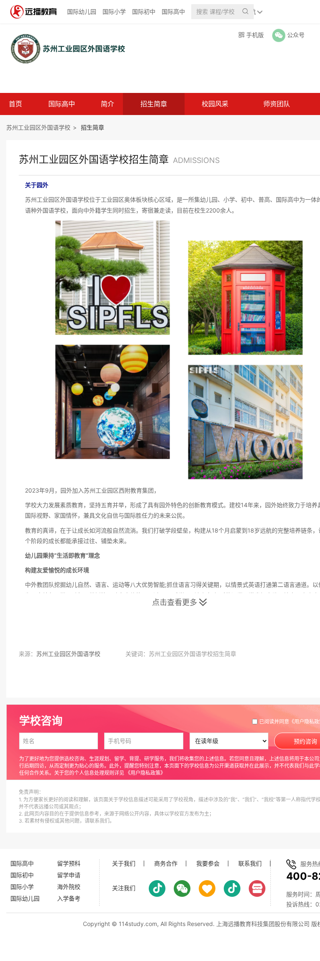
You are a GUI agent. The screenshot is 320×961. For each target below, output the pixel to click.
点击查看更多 (179, 602)
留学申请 (68, 874)
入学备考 (68, 898)
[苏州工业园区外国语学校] (64, 48)
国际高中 (173, 11)
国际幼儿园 (81, 11)
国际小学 (114, 11)
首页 (15, 104)
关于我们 (123, 863)
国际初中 (143, 11)
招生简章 (153, 104)
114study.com (138, 923)
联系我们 (250, 863)
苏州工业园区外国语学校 (38, 127)
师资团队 (276, 104)
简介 (107, 104)
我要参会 (208, 863)
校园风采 (215, 104)
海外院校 (68, 886)
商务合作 (166, 863)
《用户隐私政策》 (145, 773)
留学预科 (68, 863)
